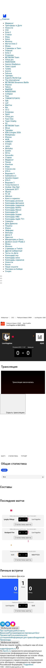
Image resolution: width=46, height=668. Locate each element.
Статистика (13, 456)
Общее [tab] (4, 470)
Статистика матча (23, 524)
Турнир (24, 456)
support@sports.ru (8, 649)
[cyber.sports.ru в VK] (7, 624)
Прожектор (5, 635)
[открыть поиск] (1, 276)
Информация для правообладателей (27, 637)
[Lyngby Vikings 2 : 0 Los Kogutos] (13, 337)
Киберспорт (4, 317)
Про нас (3, 631)
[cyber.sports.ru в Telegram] (2, 624)
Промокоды (5, 640)
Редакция (11, 631)
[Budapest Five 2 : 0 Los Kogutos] (12, 337)
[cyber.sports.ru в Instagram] (12, 624)
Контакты (20, 631)
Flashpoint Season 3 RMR (24, 317)
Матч (3, 456)
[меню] (1, 19)
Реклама (12, 633)
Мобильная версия (9, 628)
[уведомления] (1, 278)
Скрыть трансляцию (15, 412)
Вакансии (4, 633)
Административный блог (27, 633)
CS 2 (12, 317)
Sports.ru (7, 651)
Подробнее (28, 664)
